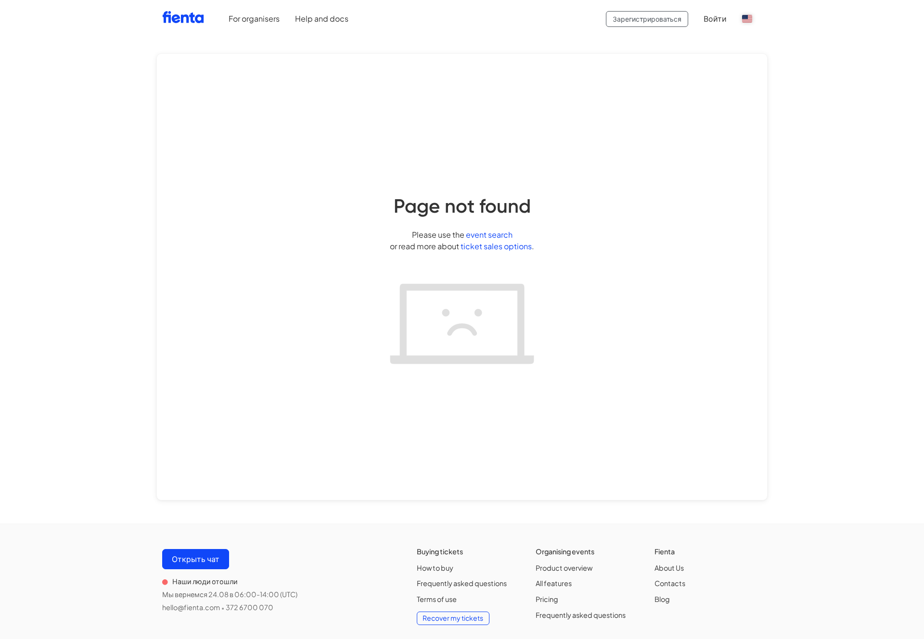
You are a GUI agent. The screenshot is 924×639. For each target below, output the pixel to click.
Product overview (564, 567)
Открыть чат (195, 559)
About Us (669, 567)
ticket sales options (496, 246)
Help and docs (321, 18)
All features (554, 583)
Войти (715, 18)
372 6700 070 (249, 607)
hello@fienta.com (191, 607)
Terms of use (437, 599)
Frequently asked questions (462, 583)
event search (489, 235)
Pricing (547, 599)
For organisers (254, 18)
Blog (662, 599)
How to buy (435, 567)
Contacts (669, 583)
